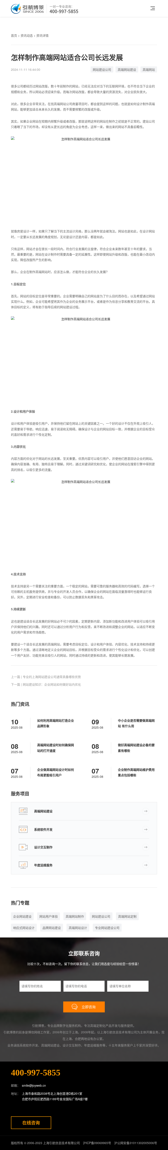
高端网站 (149, 69)
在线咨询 (31, 1122)
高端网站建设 (127, 69)
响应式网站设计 (24, 927)
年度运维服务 (43, 865)
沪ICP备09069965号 (97, 1143)
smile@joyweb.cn (34, 1085)
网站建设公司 (102, 69)
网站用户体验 (48, 916)
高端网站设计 (78, 927)
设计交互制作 (43, 847)
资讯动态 (27, 35)
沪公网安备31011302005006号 (135, 1143)
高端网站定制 (127, 916)
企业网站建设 (22, 916)
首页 (14, 35)
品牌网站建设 (51, 927)
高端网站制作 (75, 916)
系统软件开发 (43, 829)
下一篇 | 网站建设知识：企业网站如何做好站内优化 (46, 684)
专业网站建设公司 (107, 927)
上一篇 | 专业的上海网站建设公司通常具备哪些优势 (46, 676)
